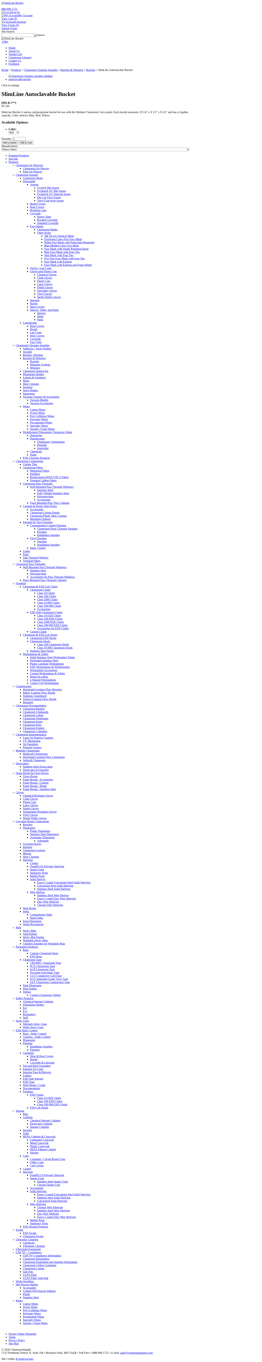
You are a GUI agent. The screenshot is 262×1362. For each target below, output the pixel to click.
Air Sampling (30, 744)
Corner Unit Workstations (44, 683)
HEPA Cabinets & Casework (39, 1136)
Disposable (29, 181)
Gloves (20, 792)
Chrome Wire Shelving (50, 905)
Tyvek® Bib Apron (48, 187)
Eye (25, 1011)
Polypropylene (45, 496)
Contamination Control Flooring (48, 525)
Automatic (43, 840)
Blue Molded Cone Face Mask (61, 245)
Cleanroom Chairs (40, 589)
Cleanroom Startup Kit (35, 371)
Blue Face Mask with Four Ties (62, 252)
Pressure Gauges (32, 747)
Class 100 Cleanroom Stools (53, 644)
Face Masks (36, 226)
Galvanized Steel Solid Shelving (55, 885)
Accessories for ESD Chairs (53, 628)
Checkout (20, 21)
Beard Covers (37, 203)
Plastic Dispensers (40, 831)
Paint (26, 554)
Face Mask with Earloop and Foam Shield (68, 264)
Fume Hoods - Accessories (38, 779)
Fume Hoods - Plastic (35, 786)
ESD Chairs (36, 1094)
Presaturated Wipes (33, 1316)
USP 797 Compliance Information (42, 1255)
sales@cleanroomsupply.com (136, 1352)
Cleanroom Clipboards (35, 712)
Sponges (27, 387)
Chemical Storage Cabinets (38, 1001)
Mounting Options (40, 519)
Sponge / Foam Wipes (42, 428)
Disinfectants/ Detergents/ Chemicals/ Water (47, 432)
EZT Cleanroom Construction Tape (50, 982)
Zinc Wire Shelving (48, 901)
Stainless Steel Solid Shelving (53, 888)
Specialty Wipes (39, 425)
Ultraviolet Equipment (28, 1249)
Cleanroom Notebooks (35, 718)
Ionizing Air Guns (33, 1069)
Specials (13, 158)
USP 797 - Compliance (29, 1252)
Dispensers (29, 827)
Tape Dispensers (32, 985)
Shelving (28, 859)
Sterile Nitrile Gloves (49, 297)
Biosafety (28, 702)
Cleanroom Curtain (33, 1268)
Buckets (90, 69)
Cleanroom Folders (33, 728)
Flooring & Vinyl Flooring (38, 522)
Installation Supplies (48, 535)
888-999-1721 (9, 9)
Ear (25, 1007)
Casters (34, 863)
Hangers (27, 847)
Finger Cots (43, 281)
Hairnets (34, 300)
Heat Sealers (30, 988)
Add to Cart (26, 142)
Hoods (33, 303)
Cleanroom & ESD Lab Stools (40, 634)
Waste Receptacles (33, 924)
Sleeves (41, 313)
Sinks (26, 911)
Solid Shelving (38, 1191)
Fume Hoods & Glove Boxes (32, 773)
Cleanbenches (23, 686)
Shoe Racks (29, 908)
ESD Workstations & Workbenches (50, 666)
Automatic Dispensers (42, 837)
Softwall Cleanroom (34, 760)
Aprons (34, 184)
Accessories (43, 499)
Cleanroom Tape (32, 959)
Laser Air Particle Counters (38, 737)
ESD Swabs (30, 1233)
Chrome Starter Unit (48, 1184)
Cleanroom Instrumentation (31, 734)
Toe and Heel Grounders (37, 1065)
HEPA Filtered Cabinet (43, 1149)
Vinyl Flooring (38, 538)
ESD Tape (29, 1081)
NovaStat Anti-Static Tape (44, 972)
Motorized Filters (39, 470)
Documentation (31, 1088)
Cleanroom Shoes (33, 178)
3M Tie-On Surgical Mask (59, 235)
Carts (26, 1155)
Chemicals (36, 451)
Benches (27, 824)
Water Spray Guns (33, 1027)
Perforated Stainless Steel (44, 660)
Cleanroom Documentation (31, 705)
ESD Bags (36, 956)
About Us (14, 51)
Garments (28, 1052)
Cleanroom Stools (40, 641)
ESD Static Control (26, 1030)
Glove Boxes (30, 776)
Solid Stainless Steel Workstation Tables (52, 657)
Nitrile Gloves (45, 287)
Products (16, 69)
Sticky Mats (29, 930)
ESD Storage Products (35, 1226)
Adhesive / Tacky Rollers (37, 348)
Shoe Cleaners (31, 383)
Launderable (30, 322)
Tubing (27, 991)
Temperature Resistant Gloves (39, 811)
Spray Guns (22, 1020)
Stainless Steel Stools (42, 650)
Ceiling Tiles (30, 464)
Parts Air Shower (32, 171)
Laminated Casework (42, 1139)
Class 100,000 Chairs (49, 605)
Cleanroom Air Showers (29, 165)
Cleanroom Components (29, 461)
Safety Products (24, 998)
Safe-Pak (28, 1271)
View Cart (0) (9, 18)
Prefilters (35, 474)
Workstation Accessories (43, 670)
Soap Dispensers (32, 921)
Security (27, 1130)
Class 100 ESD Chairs (49, 618)
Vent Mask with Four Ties (58, 255)
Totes (26, 1133)
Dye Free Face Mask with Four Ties (64, 258)
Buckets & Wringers (71, 69)
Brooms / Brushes (33, 354)
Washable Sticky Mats (35, 940)
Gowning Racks (32, 843)
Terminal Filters (31, 560)
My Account (25, 15)
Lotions (27, 1075)
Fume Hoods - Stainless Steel (39, 789)
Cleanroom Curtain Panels (45, 512)
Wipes (26, 406)
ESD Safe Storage (33, 1078)
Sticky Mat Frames (33, 937)
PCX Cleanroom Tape (42, 966)
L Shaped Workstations (43, 679)
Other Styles (44, 232)
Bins (25, 1114)
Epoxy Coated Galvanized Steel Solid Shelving (63, 882)
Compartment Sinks (41, 914)
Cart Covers (36, 1165)
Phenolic (42, 445)
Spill (25, 1017)
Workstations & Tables (35, 654)
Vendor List (15, 54)
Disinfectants (37, 438)
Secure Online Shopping (22, 1333)
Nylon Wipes (37, 412)
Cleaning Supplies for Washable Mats (44, 943)
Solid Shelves (37, 879)
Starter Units (37, 869)
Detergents (36, 435)
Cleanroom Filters (33, 467)
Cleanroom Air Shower (36, 168)
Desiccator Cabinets (41, 1123)
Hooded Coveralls (47, 219)
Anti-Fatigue (30, 933)
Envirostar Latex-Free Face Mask (63, 239)
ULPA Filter (30, 1274)
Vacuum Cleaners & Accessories (41, 396)
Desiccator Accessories (36, 769)
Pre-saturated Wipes (41, 422)
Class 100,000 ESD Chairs (52, 625)
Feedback (14, 63)
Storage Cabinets (39, 1126)
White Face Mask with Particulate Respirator (69, 242)
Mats (18, 927)
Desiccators (22, 763)
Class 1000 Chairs (47, 599)
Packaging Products (27, 946)
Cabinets (28, 1117)
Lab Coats (36, 332)
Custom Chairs (38, 631)
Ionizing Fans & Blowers (37, 1072)
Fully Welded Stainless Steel (53, 493)
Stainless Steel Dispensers (44, 834)
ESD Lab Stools (39, 1107)
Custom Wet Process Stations (39, 1290)
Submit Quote (9, 28)
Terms (12, 1337)
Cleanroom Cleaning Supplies (41, 69)
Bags (26, 950)
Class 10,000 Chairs (48, 602)
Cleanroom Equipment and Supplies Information (50, 1262)
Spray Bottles (30, 390)
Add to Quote (10, 142)
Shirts (40, 316)
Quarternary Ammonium (51, 441)
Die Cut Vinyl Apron (49, 197)
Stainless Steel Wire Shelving (53, 1210)
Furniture (21, 583)
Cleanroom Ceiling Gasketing (39, 1265)
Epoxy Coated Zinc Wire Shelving (56, 898)
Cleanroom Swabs (33, 1236)
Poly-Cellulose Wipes (42, 416)
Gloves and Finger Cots (43, 271)
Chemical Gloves (46, 274)
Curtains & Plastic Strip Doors (40, 506)
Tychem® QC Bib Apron (51, 190)
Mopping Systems (40, 364)
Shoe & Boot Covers (41, 1056)
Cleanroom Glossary (20, 57)
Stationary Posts (39, 872)
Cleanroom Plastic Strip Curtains (48, 515)
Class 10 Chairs (46, 593)
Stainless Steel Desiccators (38, 766)
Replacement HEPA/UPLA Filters (49, 477)
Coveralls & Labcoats (42, 1062)
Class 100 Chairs (46, 596)
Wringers (35, 367)
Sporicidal (42, 448)
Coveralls (35, 213)
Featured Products (19, 155)
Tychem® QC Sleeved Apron (54, 194)
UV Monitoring (31, 740)
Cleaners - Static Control (36, 1036)
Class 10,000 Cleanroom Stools (55, 647)
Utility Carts (37, 1162)
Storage (20, 1110)
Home (12, 47)
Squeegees (29, 393)
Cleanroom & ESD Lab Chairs (40, 586)
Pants (40, 319)
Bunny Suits (44, 216)
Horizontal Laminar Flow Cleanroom (44, 757)
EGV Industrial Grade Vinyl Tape (49, 978)
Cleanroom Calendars (35, 731)
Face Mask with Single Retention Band (66, 248)
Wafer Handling (25, 1281)
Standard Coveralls (47, 223)
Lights (26, 551)
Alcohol (27, 351)
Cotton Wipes (37, 409)
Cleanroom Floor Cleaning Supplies (57, 528)
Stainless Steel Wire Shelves (53, 895)
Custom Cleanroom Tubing (45, 995)
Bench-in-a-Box (39, 676)
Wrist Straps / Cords (34, 1085)
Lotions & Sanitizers (34, 377)
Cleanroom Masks (47, 229)
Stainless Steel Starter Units (52, 1181)
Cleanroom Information (36, 1258)
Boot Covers (37, 207)
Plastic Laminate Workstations (47, 663)
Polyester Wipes (39, 419)
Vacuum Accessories (41, 403)
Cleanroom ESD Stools (43, 638)
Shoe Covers (37, 306)
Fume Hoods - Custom (35, 782)
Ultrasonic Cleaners (34, 1245)
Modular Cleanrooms (28, 750)
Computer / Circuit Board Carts (47, 1159)
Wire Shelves (37, 892)
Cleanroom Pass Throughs (38, 483)
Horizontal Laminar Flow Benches (42, 689)
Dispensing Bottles (33, 374)
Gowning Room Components (32, 821)
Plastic (26, 1294)
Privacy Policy (17, 1340)
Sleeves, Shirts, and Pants (44, 309)
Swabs (19, 1229)
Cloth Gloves (44, 277)
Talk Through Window (36, 557)
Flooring (42, 531)
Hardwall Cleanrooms (35, 753)
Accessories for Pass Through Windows (52, 576)
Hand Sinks (36, 917)
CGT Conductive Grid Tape (46, 975)
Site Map (14, 1343)
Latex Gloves (44, 284)
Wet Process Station (27, 1284)
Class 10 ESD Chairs (49, 615)
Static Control (37, 547)
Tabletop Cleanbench (35, 695)
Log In (16, 12)
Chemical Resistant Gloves (38, 795)
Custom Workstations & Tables (47, 673)
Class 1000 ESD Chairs (50, 621)
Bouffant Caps (38, 210)
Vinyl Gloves (44, 293)
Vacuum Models (39, 400)
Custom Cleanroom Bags (44, 953)
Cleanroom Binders (34, 708)
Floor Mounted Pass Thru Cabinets (49, 502)
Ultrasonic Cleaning (27, 1239)
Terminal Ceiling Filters (43, 480)
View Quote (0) (10, 25)
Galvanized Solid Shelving (52, 1200)
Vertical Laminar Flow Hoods (39, 699)
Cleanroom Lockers (34, 850)
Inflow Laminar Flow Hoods (39, 692)
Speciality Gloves (47, 290)
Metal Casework (39, 1143)
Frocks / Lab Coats (40, 268)
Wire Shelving (38, 1204)
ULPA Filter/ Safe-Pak (35, 1278)
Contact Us (15, 60)
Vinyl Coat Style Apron (50, 200)
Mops (26, 380)
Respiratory (29, 1014)
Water (33, 454)
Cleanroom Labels (33, 715)
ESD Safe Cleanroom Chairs (46, 612)
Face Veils (36, 342)
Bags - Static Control (34, 1033)
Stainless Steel (45, 490)
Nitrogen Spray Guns (35, 1024)
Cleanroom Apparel (27, 174)
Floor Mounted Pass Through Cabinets (44, 580)
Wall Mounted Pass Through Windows (52, 486)
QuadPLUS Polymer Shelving (47, 866)
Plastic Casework (39, 1146)
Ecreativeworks (24, 1358)
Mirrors (27, 853)
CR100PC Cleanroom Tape (45, 962)
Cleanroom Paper (32, 721)
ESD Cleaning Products (36, 457)
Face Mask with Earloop (58, 261)
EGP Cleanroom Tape (42, 969)
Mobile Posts (37, 876)
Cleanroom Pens (32, 724)
